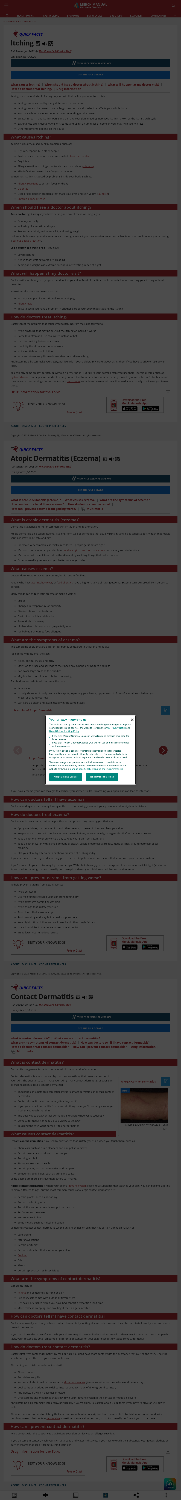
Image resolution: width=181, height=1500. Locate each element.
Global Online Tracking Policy (64, 731)
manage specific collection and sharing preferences (96, 769)
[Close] (132, 720)
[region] (90, 750)
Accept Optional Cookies (65, 777)
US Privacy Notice (116, 728)
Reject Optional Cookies (102, 777)
